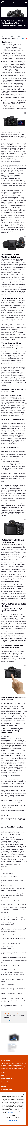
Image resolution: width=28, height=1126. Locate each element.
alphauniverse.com (19, 793)
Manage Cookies (13, 1120)
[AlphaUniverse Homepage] (2, 2)
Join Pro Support (5, 1081)
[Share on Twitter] (20, 38)
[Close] (23, 1094)
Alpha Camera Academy (7, 1078)
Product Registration (6, 1089)
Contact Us (4, 1075)
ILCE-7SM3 (8, 814)
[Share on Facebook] (17, 38)
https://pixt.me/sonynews (8, 864)
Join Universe (5, 1083)
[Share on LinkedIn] (23, 38)
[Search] (13, 2)
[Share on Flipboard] (26, 38)
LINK (19, 802)
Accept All (12, 1115)
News (4, 1086)
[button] (25, 2)
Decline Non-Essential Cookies (13, 1117)
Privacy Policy (10, 1112)
